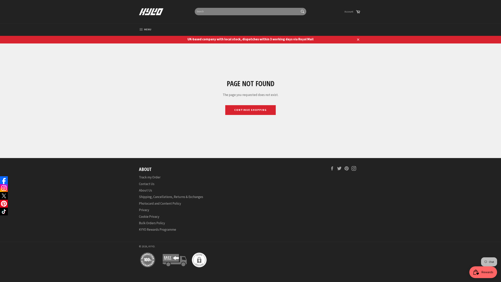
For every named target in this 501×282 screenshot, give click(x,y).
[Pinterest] (4, 204)
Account (348, 11)
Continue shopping (250, 110)
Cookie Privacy (149, 216)
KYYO (152, 246)
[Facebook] (4, 180)
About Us (145, 190)
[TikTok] (4, 211)
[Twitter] (4, 196)
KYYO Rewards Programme (157, 229)
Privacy (144, 210)
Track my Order (149, 177)
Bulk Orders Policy (152, 223)
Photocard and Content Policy (160, 203)
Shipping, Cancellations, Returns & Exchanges (171, 197)
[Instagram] (4, 188)
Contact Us (146, 184)
